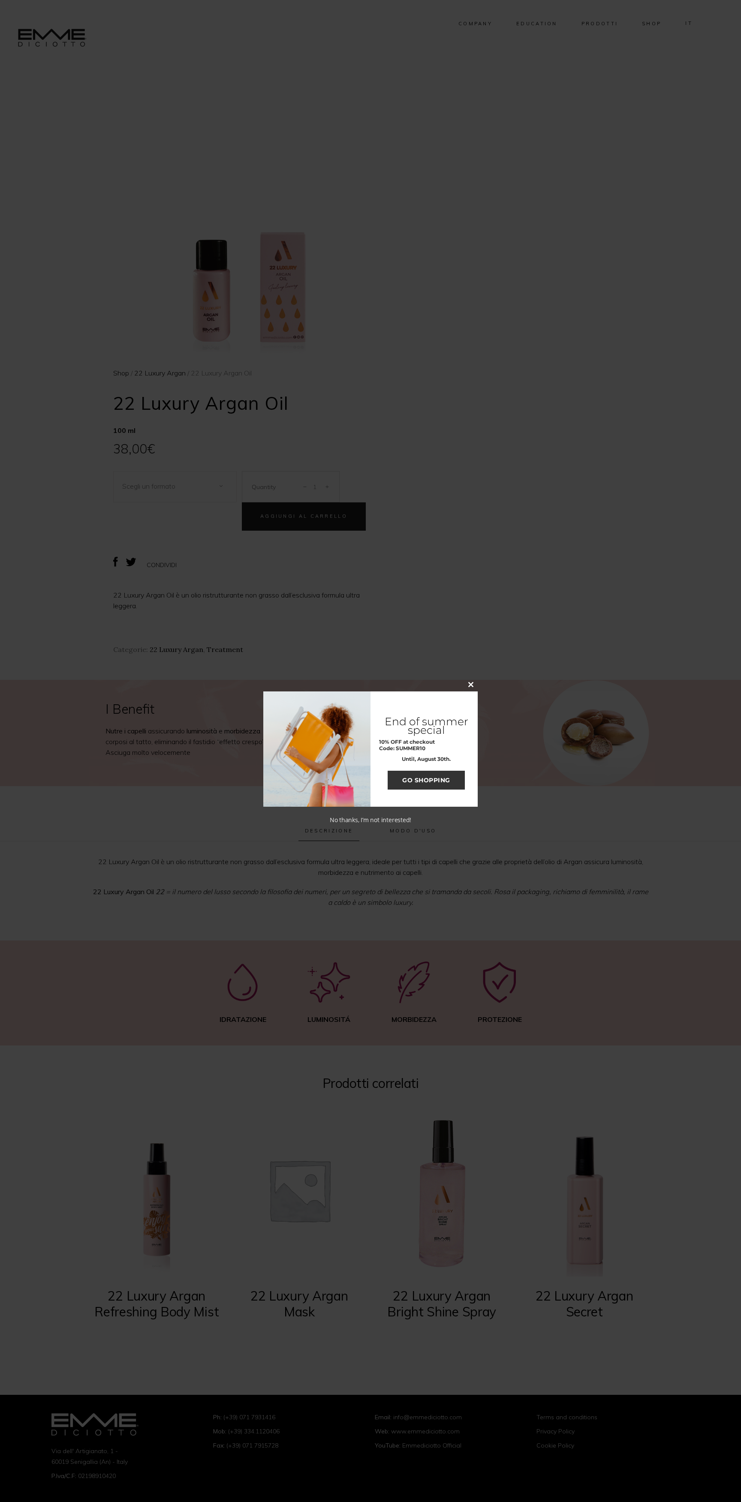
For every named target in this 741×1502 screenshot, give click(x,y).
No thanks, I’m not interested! (370, 820)
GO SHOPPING (426, 780)
